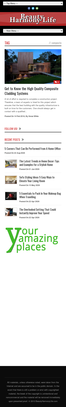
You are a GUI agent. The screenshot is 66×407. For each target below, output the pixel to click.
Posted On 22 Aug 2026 (15, 152)
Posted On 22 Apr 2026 (29, 201)
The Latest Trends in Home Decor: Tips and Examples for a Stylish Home (39, 163)
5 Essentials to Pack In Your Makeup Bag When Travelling (40, 195)
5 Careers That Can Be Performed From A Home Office (33, 149)
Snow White (34, 116)
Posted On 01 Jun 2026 (29, 169)
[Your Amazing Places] (33, 253)
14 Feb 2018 (19, 116)
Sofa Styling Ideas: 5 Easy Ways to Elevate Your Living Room (36, 179)
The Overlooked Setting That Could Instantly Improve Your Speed (37, 211)
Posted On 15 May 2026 (29, 185)
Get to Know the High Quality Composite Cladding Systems (31, 91)
